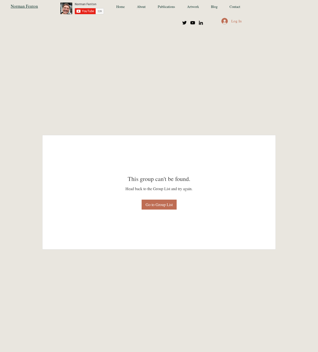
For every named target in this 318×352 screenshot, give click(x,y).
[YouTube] (193, 23)
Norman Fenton (24, 6)
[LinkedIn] (201, 23)
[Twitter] (184, 23)
